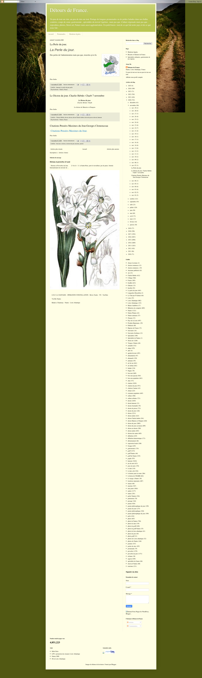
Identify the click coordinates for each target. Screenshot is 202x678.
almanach (130, 358)
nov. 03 (134, 189)
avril (131, 216)
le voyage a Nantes (133, 478)
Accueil (51, 34)
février (132, 222)
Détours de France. (69, 10)
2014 (130, 243)
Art (129, 273)
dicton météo (131, 416)
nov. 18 (134, 137)
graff (129, 451)
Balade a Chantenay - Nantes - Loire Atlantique (66, 303)
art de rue (130, 363)
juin (131, 210)
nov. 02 (134, 192)
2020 (130, 100)
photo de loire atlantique (135, 531)
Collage (130, 278)
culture (130, 396)
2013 (130, 246)
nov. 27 (134, 114)
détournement (132, 441)
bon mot (58, 144)
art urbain (131, 366)
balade (130, 368)
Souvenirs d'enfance (134, 333)
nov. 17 (134, 139)
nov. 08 (134, 162)
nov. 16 (134, 142)
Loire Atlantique (133, 300)
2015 (130, 240)
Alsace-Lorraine (132, 263)
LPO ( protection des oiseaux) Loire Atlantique (66, 654)
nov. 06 (134, 181)
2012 (130, 248)
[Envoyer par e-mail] (81, 85)
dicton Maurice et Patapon (135, 421)
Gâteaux (130, 285)
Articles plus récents (56, 149)
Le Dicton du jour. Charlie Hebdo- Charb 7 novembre (77, 95)
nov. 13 (134, 148)
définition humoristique (135, 438)
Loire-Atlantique (133, 303)
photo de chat (132, 524)
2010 (130, 254)
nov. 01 (134, 195)
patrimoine (131, 498)
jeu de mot (131, 463)
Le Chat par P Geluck (134, 295)
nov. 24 (134, 122)
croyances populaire (133, 393)
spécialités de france (134, 561)
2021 (130, 97)
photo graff (131, 536)
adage (129, 348)
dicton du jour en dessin (90, 117)
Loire (129, 298)
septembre (133, 202)
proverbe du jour (133, 554)
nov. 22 (134, 128)
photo (129, 519)
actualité (130, 346)
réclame (130, 556)
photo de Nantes (132, 521)
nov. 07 (134, 165)
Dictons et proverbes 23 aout (60, 162)
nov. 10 (134, 157)
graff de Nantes (132, 456)
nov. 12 (134, 151)
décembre (133, 102)
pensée (82, 144)
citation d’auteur (133, 388)
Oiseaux (130, 318)
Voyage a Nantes (133, 343)
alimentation (131, 356)
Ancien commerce (133, 265)
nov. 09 (134, 160)
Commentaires (132, 626)
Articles (130, 622)
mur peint (131, 488)
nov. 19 (134, 134)
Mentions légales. (75, 34)
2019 (130, 228)
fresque (130, 446)
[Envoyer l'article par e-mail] (77, 84)
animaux (130, 361)
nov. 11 (134, 154)
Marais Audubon (133, 305)
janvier (132, 225)
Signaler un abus (132, 572)
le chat (130, 468)
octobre (132, 199)
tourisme (130, 566)
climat (129, 391)
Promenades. (61, 34)
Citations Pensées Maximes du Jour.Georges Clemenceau (79, 125)
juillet (132, 207)
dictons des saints (133, 433)
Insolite (130, 288)
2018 (130, 231)
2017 (130, 234)
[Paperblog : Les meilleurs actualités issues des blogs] (103, 653)
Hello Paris (55, 651)
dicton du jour (132, 423)
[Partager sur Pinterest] (89, 85)
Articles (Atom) (63, 153)
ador (129, 351)
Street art (130, 341)
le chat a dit (131, 471)
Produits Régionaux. (134, 323)
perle (71, 87)
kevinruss (101, 664)
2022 (130, 94)
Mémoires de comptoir (134, 308)
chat (129, 381)
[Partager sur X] (85, 85)
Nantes (130, 311)
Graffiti (130, 283)
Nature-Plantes (132, 313)
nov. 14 (134, 145)
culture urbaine (132, 398)
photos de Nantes (133, 541)
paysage (130, 501)
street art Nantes (132, 564)
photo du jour (132, 534)
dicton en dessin (132, 428)
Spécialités (131, 336)
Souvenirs (131, 331)
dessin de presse (132, 408)
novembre (133, 105)
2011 (130, 251)
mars (131, 219)
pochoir (130, 544)
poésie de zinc (132, 546)
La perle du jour (65, 87)
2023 (130, 91)
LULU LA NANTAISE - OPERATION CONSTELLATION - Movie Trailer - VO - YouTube (80, 295)
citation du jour (70, 144)
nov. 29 (134, 108)
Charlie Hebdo (60, 117)
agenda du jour (132, 353)
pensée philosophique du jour (136, 506)
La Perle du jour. (58, 44)
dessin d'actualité (133, 406)
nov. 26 (134, 116)
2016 (130, 237)
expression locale (133, 443)
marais (130, 483)
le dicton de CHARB (134, 476)
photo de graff (132, 526)
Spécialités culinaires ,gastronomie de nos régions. (139, 58)
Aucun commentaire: (69, 84)
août (131, 205)
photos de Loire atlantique (135, 539)
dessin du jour (132, 411)
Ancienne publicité (133, 270)
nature (129, 493)
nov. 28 (134, 111)
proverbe (130, 551)
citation (63, 144)
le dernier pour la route (135, 473)
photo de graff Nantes (134, 529)
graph (129, 458)
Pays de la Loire (132, 321)
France (130, 280)
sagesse (130, 559)
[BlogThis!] (83, 85)
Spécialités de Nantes (134, 338)
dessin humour (132, 403)
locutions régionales (134, 481)
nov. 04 (134, 187)
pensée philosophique (134, 511)
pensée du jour (132, 509)
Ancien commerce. (133, 268)
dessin (66, 117)
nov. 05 (134, 184)
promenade (131, 549)
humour (58, 87)
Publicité (130, 325)
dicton (70, 117)
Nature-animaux (132, 315)
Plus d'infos (53, 79)
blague (130, 371)
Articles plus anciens (113, 149)
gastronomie (131, 448)
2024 (130, 88)
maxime (77, 144)
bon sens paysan (132, 376)
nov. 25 (134, 119)
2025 (130, 86)
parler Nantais (132, 496)
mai (131, 213)
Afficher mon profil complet (134, 77)
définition (130, 436)
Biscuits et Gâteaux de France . (137, 55)
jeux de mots (131, 466)
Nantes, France (64, 89)
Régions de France (133, 328)
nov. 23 (134, 125)
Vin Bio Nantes (56, 299)
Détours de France (134, 67)
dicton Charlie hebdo (78, 117)
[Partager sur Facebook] (87, 85)
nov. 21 (134, 131)
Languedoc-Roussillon (134, 293)
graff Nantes (131, 453)
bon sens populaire (133, 378)
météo (129, 491)
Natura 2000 (55, 656)
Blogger (113, 664)
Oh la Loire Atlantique (58, 659)
